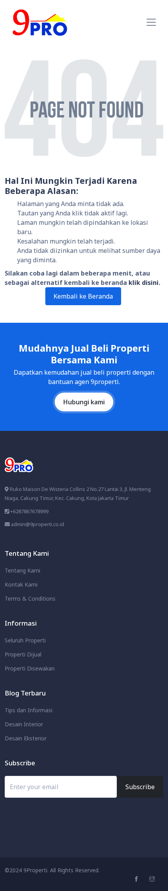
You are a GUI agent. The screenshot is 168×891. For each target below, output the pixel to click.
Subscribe (140, 787)
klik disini (144, 282)
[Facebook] (137, 879)
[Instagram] (153, 879)
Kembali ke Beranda (83, 296)
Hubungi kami (84, 402)
